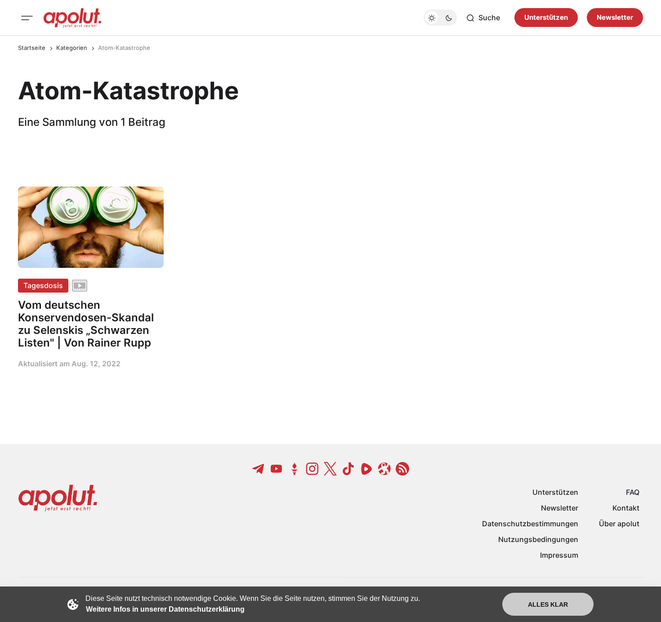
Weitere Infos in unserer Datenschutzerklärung (165, 609)
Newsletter (615, 17)
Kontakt (625, 507)
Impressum (559, 555)
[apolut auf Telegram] (258, 468)
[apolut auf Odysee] (384, 468)
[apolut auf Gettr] (294, 468)
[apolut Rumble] (366, 468)
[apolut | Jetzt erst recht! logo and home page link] (72, 18)
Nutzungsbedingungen (538, 539)
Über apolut (619, 523)
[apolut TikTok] (348, 468)
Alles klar (548, 604)
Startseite (31, 47)
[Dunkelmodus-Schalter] (440, 18)
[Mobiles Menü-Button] (27, 18)
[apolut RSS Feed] (402, 468)
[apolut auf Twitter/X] (330, 468)
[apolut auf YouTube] (276, 468)
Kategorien (71, 47)
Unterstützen (546, 17)
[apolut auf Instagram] (312, 468)
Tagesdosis (43, 285)
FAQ (632, 492)
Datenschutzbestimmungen (530, 523)
